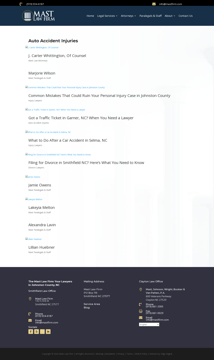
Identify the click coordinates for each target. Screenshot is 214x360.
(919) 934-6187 (35, 4)
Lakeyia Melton (41, 207)
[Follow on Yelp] (36, 331)
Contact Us (186, 15)
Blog (87, 307)
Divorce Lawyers (36, 167)
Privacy (120, 353)
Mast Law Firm (66, 353)
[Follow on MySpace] (42, 331)
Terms (130, 353)
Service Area (92, 304)
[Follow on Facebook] (30, 331)
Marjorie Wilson (41, 73)
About (169, 15)
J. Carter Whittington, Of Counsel (57, 55)
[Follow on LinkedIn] (48, 331)
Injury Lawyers (35, 100)
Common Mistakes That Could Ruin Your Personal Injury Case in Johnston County (99, 95)
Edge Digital (166, 353)
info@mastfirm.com (170, 4)
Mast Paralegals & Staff (39, 78)
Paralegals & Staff (150, 15)
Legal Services (106, 15)
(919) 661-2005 (154, 306)
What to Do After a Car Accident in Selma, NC (67, 140)
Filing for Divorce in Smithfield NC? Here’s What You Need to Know (86, 162)
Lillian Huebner (41, 247)
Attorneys (127, 15)
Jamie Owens (39, 185)
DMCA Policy (141, 353)
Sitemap (100, 353)
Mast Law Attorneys (37, 60)
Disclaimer (110, 353)
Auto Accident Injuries (38, 122)
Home (90, 15)
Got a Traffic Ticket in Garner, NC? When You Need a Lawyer (80, 117)
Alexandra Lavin (42, 224)
